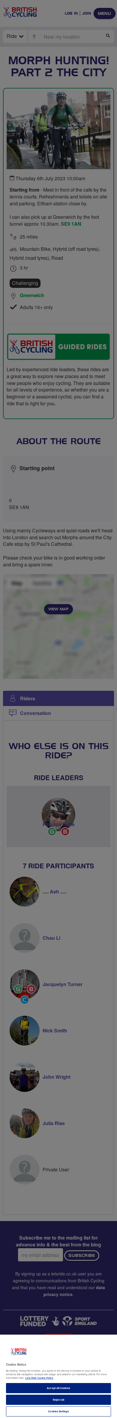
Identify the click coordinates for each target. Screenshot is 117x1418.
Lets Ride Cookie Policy (39, 1377)
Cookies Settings (58, 1411)
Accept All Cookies (58, 1388)
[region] (58, 1376)
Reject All (58, 1399)
